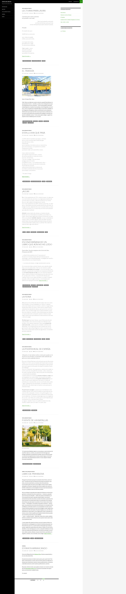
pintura (40, 121)
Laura (31, 13)
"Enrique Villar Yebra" (27, 121)
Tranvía (24, 122)
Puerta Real (49, 181)
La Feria (26, 296)
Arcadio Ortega (26, 181)
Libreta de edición (6, 1)
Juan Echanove (26, 538)
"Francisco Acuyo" (27, 60)
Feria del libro (40, 285)
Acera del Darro (26, 285)
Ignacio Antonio (37, 463)
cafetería (33, 285)
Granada (35, 121)
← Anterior (32, 580)
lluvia (43, 181)
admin (31, 550)
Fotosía (64, 31)
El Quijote (63, 17)
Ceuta (28, 232)
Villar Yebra (30, 122)
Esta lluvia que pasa (33, 132)
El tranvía (28, 70)
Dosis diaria (63, 12)
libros (23, 471)
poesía (43, 60)
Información (76, 1)
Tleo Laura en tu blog (27, 8)
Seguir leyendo (26, 56)
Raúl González (41, 232)
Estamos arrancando (34, 548)
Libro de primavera (33, 473)
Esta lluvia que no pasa (36, 181)
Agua (24, 232)
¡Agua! (25, 191)
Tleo (46, 232)
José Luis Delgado (26, 410)
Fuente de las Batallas (35, 420)
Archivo (70, 1)
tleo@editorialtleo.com (31, 568)
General (24, 545)
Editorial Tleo (38, 554)
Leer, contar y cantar (65, 22)
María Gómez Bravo (27, 286)
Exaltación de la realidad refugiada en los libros (70, 19)
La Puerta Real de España (36, 349)
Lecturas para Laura (34, 10)
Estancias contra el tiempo (66, 14)
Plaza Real (46, 121)
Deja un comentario (39, 13)
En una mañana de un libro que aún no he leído (37, 243)
